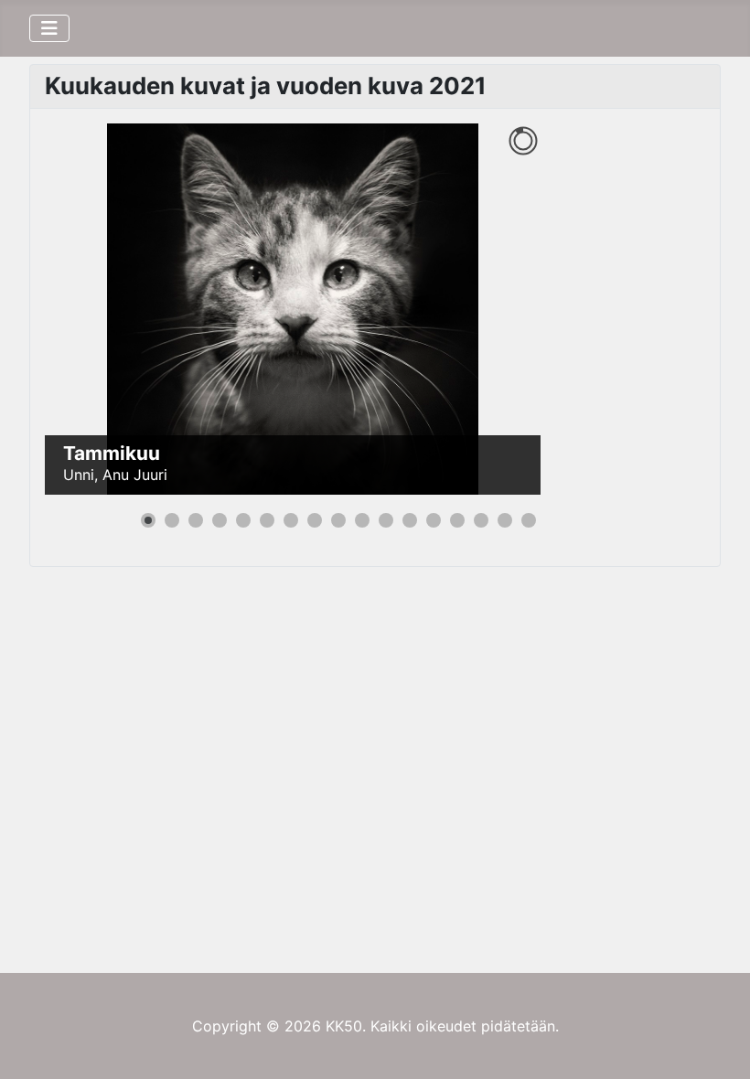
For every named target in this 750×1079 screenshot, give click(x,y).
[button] (484, 309)
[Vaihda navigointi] (49, 28)
